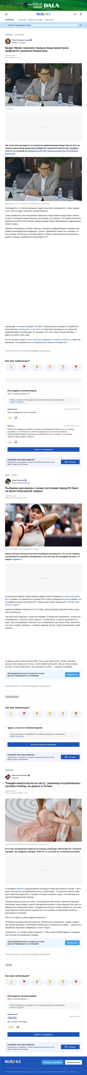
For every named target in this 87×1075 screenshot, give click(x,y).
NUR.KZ (9, 151)
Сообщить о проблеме (53, 1062)
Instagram (72, 462)
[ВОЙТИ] (81, 14)
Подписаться (72, 674)
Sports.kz (17, 559)
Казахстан (22, 20)
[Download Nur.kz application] (43, 5)
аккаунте (21, 889)
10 (11, 984)
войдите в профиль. (17, 402)
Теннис (14, 475)
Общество (9, 770)
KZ (75, 14)
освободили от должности (30, 329)
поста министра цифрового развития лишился (49, 339)
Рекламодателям (73, 1062)
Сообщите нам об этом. (40, 351)
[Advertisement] (43, 127)
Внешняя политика (35, 20)
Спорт (7, 475)
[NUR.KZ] (43, 14)
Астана (8, 965)
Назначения (49, 20)
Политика (9, 20)
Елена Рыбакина (12, 697)
